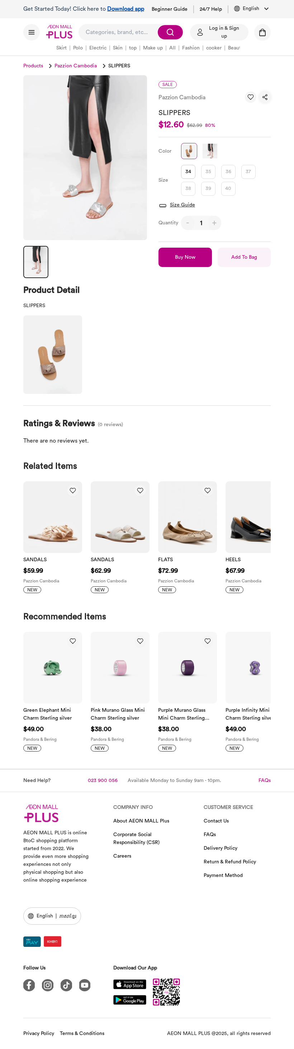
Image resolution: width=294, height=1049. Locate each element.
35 (208, 171)
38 (188, 188)
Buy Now (185, 257)
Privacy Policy (38, 1033)
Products (33, 65)
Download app (125, 9)
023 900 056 (103, 780)
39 (208, 188)
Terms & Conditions (82, 1033)
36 (228, 171)
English (45, 916)
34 (188, 171)
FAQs (265, 780)
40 (228, 188)
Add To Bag (244, 257)
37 (248, 171)
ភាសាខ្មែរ (67, 915)
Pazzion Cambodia (75, 65)
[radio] (188, 172)
